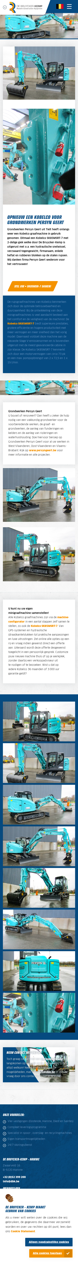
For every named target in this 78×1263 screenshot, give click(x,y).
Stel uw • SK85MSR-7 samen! (32, 286)
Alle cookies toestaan (47, 1253)
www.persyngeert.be (42, 450)
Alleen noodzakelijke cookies (49, 1242)
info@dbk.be (46, 1072)
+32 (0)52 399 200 (14, 1177)
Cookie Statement (23, 1231)
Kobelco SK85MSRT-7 (20, 323)
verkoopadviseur (52, 1059)
